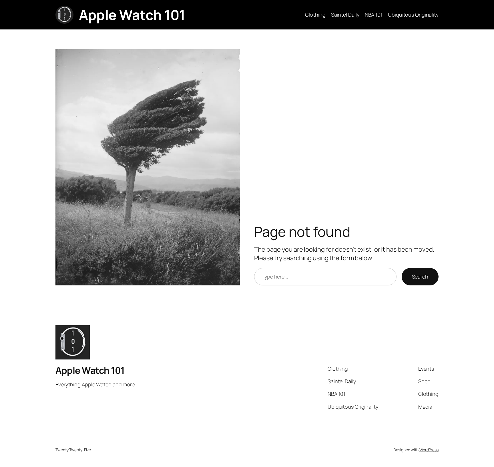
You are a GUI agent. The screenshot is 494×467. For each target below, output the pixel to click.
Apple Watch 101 (132, 14)
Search (420, 276)
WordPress (429, 449)
